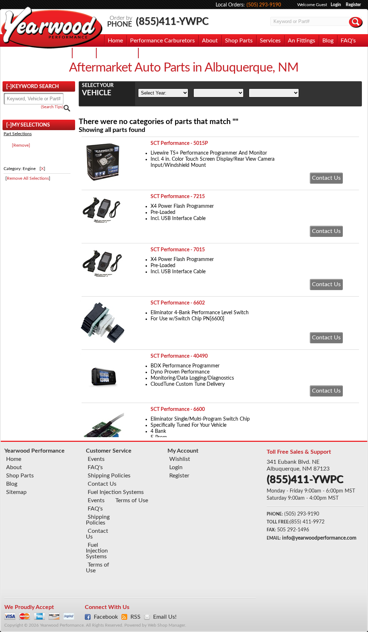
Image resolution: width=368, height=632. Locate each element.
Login (336, 5)
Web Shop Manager (166, 625)
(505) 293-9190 (264, 5)
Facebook (106, 617)
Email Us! (164, 617)
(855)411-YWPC (172, 22)
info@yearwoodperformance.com (319, 538)
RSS (135, 617)
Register (353, 5)
